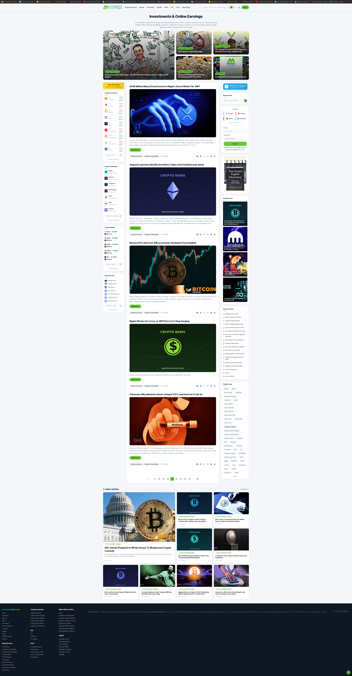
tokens (226, 469)
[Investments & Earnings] (112, 7)
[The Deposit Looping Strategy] (194, 42)
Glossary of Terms (64, 652)
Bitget (111, 171)
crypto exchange (228, 407)
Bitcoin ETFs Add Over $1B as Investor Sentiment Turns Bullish (163, 243)
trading (234, 469)
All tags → (235, 476)
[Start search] (245, 100)
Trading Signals (6, 654)
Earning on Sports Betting (66, 628)
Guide (4, 633)
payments (234, 461)
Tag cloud (5, 615)
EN (231, 7)
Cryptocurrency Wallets (37, 618)
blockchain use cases (230, 396)
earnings (239, 438)
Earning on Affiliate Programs (67, 620)
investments (242, 453)
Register (243, 147)
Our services (6, 646)
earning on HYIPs (228, 438)
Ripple (242, 461)
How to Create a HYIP (37, 654)
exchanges (227, 449)
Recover (242, 149)
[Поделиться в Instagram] (204, 156)
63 (181, 479)
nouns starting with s (231, 369)
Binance (111, 177)
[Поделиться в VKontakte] (211, 156)
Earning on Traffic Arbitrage (67, 618)
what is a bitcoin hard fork (233, 317)
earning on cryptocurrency (231, 434)
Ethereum (233, 442)
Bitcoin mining (228, 392)
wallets (237, 472)
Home (4, 613)
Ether (225, 442)
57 (155, 479)
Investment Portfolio (8, 665)
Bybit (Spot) (113, 190)
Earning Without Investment (67, 631)
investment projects (229, 453)
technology (242, 465)
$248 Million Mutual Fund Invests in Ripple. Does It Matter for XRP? (165, 86)
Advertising (186, 7)
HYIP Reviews (34, 649)
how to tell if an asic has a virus (234, 327)
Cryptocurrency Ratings (9, 649)
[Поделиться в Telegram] (214, 156)
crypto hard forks (229, 411)
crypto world (227, 422)
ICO (172, 7)
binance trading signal (232, 343)
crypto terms (227, 419)
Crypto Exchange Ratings (9, 652)
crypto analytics (228, 404)
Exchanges (150, 7)
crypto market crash (229, 415)
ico (241, 449)
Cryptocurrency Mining (37, 620)
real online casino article (232, 350)
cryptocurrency (230, 427)
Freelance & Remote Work (66, 615)
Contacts (5, 628)
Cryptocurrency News (151, 156)
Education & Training (65, 649)
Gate (110, 202)
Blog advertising (113, 85)
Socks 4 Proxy (112, 297)
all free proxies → (114, 309)
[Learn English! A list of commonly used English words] (235, 174)
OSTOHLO (344, 611)
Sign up (4, 618)
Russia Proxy (112, 280)
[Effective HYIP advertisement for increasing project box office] (194, 68)
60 (168, 479)
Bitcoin (234, 388)
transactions (227, 472)
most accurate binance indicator (235, 347)
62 (176, 479)
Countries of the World (8, 667)
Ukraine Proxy (112, 284)
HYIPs (166, 7)
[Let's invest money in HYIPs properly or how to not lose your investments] (231, 42)
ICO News (33, 636)
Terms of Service (7, 626)
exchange (239, 445)
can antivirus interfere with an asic (235, 331)
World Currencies (7, 662)
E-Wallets (61, 654)
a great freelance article (232, 320)
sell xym (227, 373)
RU (228, 7)
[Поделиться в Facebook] (197, 156)
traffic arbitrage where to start (234, 324)
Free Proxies (6, 670)
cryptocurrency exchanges (231, 430)
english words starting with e (233, 366)
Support (4, 631)
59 (163, 479)
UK (234, 7)
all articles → (245, 489)
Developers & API (64, 639)
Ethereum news (228, 445)
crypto (236, 400)
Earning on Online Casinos (67, 626)
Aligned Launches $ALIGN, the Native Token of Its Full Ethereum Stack (167, 164)
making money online (231, 314)
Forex (178, 7)
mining (241, 457)
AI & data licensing (64, 641)
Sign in (245, 7)
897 (197, 479)
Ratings (141, 7)
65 (189, 479)
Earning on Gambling (65, 623)
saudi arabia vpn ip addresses (234, 340)
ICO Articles (34, 639)
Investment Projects (36, 647)
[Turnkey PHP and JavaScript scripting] (231, 68)
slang (233, 465)
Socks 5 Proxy (112, 301)
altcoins (226, 388)
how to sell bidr (229, 376)
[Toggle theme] (239, 7)
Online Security (63, 644)
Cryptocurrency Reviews (38, 615)
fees (235, 449)
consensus (227, 400)
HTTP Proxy (112, 290)
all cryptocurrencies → (113, 159)
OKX (110, 196)
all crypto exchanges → (113, 220)
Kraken (111, 209)
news (226, 461)
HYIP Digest (5, 659)
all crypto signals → (113, 268)
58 (159, 479)
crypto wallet (238, 419)
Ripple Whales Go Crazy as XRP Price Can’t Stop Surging (159, 321)
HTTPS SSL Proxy (113, 294)
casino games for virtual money (234, 353)
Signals (159, 7)
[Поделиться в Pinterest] (207, 156)
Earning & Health (64, 646)
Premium (4, 639)
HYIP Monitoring (7, 657)
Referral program (7, 636)
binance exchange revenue (233, 362)
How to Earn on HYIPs (37, 652)
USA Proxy (111, 287)
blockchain (238, 392)
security (226, 465)
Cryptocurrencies (131, 7)
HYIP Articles (34, 657)
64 (185, 479)
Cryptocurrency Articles (38, 626)
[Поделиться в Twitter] (200, 156)
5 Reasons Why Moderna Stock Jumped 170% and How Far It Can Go (166, 394)
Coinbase (112, 183)
